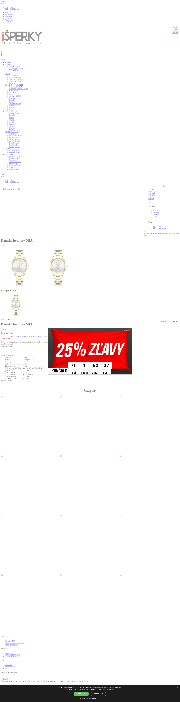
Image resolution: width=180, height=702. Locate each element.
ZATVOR (127, 330)
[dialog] (90, 693)
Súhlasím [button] (81, 694)
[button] (90, 699)
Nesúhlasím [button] (98, 694)
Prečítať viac (111, 689)
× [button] (177, 687)
